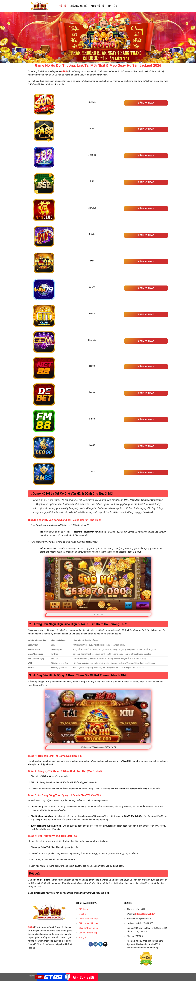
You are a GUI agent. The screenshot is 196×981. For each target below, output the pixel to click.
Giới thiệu (83, 909)
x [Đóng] (39, 977)
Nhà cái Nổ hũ (78, 6)
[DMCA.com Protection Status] (146, 959)
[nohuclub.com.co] (41, 6)
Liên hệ (82, 914)
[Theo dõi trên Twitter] (100, 944)
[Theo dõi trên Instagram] (95, 944)
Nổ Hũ (62, 6)
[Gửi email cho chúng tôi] (105, 944)
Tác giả (82, 937)
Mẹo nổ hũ (97, 6)
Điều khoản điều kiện (89, 923)
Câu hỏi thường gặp (88, 932)
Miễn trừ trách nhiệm (88, 928)
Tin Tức (112, 6)
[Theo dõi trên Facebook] (91, 944)
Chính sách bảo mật (88, 918)
